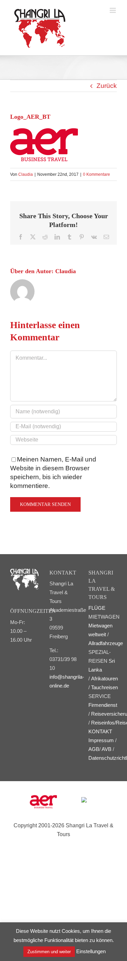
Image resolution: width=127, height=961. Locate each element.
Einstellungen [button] (91, 951)
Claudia (25, 174)
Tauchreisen (104, 687)
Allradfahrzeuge (105, 643)
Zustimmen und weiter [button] (49, 951)
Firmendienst (102, 705)
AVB (106, 749)
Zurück (107, 85)
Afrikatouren (104, 678)
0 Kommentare (96, 174)
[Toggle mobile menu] (113, 10)
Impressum (101, 740)
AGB (93, 749)
